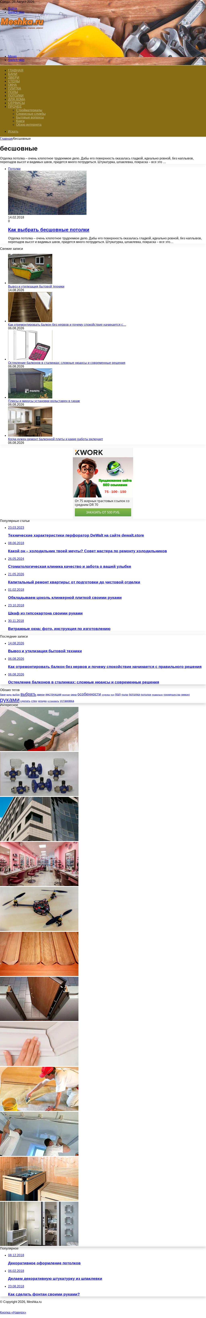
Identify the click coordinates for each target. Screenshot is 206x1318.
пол (118, 694)
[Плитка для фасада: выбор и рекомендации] (39, 840)
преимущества (172, 694)
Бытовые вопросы (30, 117)
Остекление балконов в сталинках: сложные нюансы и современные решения (66, 362)
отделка (106, 694)
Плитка (14, 88)
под (112, 694)
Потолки (16, 95)
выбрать (28, 694)
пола (125, 694)
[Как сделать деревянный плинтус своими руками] (39, 975)
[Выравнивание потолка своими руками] (39, 750)
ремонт (185, 694)
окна (74, 694)
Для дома (16, 99)
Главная (6, 138)
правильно (157, 694)
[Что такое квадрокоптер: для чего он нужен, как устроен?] (39, 930)
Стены (14, 81)
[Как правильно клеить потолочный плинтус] (39, 1065)
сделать (25, 700)
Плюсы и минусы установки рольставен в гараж (44, 401)
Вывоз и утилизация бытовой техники (36, 286)
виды (9, 694)
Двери (13, 77)
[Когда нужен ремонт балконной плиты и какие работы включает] (30, 435)
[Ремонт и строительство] (22, 49)
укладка (42, 701)
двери (41, 694)
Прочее (15, 106)
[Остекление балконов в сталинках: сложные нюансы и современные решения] (30, 359)
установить (53, 701)
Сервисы (16, 103)
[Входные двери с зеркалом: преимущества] (39, 1245)
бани (3, 694)
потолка (134, 694)
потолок (146, 694)
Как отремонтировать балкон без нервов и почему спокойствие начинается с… (67, 324)
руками (10, 699)
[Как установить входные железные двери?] (39, 1020)
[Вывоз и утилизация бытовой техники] (30, 283)
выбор (16, 694)
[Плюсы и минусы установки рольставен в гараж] (30, 397)
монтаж (66, 694)
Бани (12, 74)
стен (34, 700)
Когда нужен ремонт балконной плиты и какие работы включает (55, 439)
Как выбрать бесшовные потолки (48, 229)
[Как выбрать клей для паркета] (39, 1110)
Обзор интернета (28, 124)
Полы (13, 92)
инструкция (53, 694)
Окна (12, 85)
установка (67, 700)
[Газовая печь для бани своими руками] (39, 1200)
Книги (20, 121)
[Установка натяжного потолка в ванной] (39, 1155)
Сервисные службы (31, 113)
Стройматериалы (29, 110)
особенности (89, 694)
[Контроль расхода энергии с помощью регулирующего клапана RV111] (39, 795)
